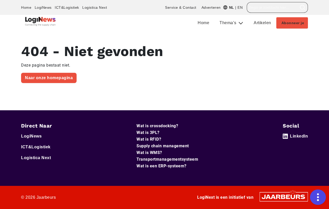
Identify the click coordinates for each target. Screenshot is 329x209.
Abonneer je (292, 23)
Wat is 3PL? (148, 132)
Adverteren (211, 7)
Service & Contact (180, 7)
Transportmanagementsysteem (167, 159)
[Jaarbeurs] (284, 196)
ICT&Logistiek (67, 7)
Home (26, 7)
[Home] (40, 21)
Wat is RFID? (148, 139)
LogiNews (43, 7)
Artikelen (262, 23)
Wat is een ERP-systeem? (161, 165)
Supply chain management (162, 145)
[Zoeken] (302, 7)
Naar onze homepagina (49, 78)
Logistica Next (94, 7)
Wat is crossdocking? (157, 125)
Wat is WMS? (149, 152)
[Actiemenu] (318, 197)
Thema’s (228, 23)
